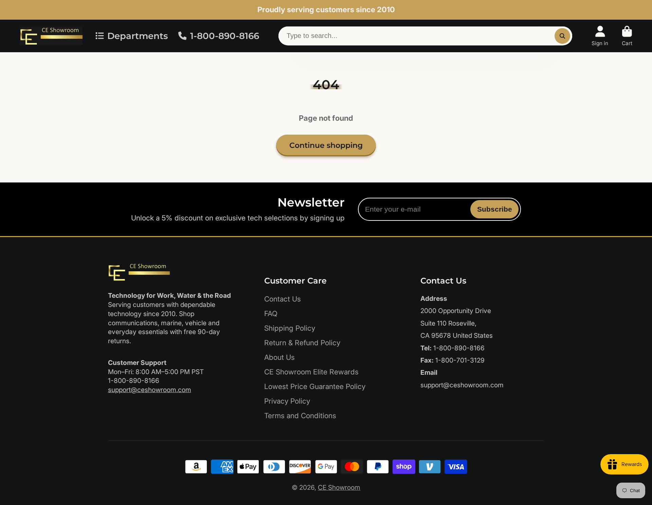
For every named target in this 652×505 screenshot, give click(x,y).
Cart (627, 36)
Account (600, 36)
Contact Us (282, 299)
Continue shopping (326, 145)
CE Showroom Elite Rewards (311, 372)
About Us (279, 357)
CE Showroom (339, 487)
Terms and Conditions (300, 415)
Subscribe (494, 209)
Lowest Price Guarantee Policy (314, 386)
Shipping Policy (289, 328)
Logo (51, 36)
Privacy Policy (287, 401)
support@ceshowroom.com (149, 390)
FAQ (270, 313)
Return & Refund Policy (302, 342)
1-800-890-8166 (224, 36)
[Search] (562, 36)
